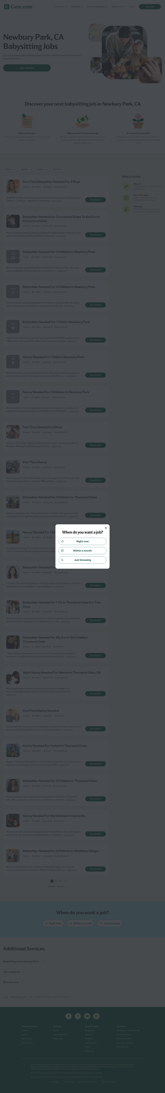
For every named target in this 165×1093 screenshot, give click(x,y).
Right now (82, 541)
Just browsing (82, 559)
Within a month (82, 550)
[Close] (106, 528)
